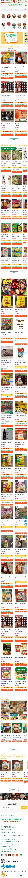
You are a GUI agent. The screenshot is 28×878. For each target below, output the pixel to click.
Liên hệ (17, 171)
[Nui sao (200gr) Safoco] (17, 204)
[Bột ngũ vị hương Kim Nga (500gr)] (7, 324)
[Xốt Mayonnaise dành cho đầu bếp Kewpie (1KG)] (21, 434)
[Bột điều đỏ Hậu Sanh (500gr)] (7, 301)
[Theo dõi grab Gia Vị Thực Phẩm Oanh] (21, 855)
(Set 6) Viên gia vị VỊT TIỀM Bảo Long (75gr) (5, 737)
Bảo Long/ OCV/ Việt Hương (3, 28)
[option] (3, 21)
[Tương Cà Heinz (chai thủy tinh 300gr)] (7, 87)
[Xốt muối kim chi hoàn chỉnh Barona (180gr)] (21, 649)
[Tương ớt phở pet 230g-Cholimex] (21, 568)
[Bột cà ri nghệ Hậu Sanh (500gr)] (21, 301)
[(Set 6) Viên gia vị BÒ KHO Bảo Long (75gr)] (17, 728)
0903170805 (13, 839)
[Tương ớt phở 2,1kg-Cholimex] (21, 115)
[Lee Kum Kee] (9, 24)
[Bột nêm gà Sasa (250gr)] (17, 765)
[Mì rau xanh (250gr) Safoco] (17, 228)
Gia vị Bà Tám (19, 19)
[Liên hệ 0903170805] (12, 38)
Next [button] (25, 21)
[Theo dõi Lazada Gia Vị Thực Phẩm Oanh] (13, 855)
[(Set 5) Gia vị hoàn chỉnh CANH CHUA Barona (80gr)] (21, 673)
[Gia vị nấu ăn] (14, 287)
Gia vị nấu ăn (6, 278)
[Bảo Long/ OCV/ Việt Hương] (3, 25)
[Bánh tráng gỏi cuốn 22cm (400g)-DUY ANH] (17, 252)
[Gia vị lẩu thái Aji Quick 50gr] (7, 512)
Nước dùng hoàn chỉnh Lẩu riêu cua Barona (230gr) (6, 659)
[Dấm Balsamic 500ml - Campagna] (7, 434)
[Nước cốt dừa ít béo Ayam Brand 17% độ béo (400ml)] (21, 352)
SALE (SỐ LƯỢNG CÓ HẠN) (10, 47)
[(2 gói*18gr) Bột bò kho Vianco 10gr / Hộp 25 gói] (7, 352)
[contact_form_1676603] (3, 875)
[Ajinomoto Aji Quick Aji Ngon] (3, 16)
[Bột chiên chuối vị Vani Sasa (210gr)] (21, 460)
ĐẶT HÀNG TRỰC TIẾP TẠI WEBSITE (14, 145)
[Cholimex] (9, 16)
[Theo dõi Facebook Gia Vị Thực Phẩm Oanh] (2, 855)
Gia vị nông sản (14, 19)
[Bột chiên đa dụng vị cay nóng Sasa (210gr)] (7, 486)
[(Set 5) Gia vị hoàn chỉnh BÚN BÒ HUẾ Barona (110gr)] (7, 673)
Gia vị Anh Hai (19, 28)
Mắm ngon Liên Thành (14, 28)
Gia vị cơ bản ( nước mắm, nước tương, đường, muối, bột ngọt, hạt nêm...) (13, 756)
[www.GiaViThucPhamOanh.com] (14, 1)
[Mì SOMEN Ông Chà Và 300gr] (6, 180)
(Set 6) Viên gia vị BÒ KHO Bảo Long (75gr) (16, 737)
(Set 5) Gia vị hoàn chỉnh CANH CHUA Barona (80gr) (21, 683)
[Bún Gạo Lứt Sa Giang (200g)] (6, 155)
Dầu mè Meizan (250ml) (20, 387)
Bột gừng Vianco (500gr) (6, 603)
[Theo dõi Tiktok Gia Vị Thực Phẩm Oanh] (9, 855)
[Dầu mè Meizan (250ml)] (21, 379)
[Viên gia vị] (14, 710)
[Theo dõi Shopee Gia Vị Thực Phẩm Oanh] (6, 855)
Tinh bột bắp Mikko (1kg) (20, 415)
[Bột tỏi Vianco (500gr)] (21, 595)
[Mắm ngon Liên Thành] (14, 25)
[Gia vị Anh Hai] (19, 25)
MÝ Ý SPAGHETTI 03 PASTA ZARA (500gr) (5, 212)
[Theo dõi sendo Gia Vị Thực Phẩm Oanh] (17, 855)
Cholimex (8, 18)
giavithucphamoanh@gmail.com (10, 844)
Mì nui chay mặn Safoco (24, 19)
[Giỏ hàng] (25, 6)
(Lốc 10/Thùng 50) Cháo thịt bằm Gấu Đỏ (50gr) (16, 163)
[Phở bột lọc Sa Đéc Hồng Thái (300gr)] (6, 252)
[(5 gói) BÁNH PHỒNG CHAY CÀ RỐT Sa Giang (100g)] (17, 180)
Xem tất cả (14, 139)
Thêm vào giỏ (7, 77)
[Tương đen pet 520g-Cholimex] (7, 541)
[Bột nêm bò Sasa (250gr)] (5, 765)
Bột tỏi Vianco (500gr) (20, 603)
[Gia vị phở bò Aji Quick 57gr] (21, 512)
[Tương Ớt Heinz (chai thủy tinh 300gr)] (21, 87)
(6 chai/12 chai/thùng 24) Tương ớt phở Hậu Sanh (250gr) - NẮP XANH (7, 417)
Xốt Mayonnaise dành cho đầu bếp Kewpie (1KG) (20, 444)
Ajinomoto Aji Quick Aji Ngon (3, 19)
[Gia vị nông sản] (14, 16)
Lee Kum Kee (8, 27)
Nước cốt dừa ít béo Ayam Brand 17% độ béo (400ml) (20, 362)
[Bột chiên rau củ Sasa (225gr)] (7, 460)
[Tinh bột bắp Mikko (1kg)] (21, 407)
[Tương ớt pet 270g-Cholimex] (21, 58)
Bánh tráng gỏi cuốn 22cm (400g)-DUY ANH (16, 260)
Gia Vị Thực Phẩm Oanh (16, 871)
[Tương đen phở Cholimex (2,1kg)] (7, 115)
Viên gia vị (5, 699)
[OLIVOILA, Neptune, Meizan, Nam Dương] (25, 25)
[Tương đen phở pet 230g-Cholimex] (21, 541)
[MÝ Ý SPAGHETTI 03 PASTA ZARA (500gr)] (6, 204)
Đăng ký (24, 807)
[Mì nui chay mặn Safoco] (25, 16)
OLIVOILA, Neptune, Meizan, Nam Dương (24, 28)
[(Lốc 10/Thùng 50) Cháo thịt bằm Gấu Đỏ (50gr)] (17, 155)
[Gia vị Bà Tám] (19, 16)
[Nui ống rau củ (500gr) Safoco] (6, 228)
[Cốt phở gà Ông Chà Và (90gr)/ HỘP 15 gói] (7, 58)
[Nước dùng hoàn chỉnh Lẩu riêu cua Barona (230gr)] (7, 649)
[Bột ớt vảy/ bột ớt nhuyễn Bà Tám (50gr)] (21, 324)
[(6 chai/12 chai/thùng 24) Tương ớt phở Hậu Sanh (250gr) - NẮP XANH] (7, 407)
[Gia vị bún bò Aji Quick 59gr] (21, 486)
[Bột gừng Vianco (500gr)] (7, 595)
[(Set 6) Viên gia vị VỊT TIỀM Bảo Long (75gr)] (6, 728)
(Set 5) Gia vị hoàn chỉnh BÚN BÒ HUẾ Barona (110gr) (7, 683)
